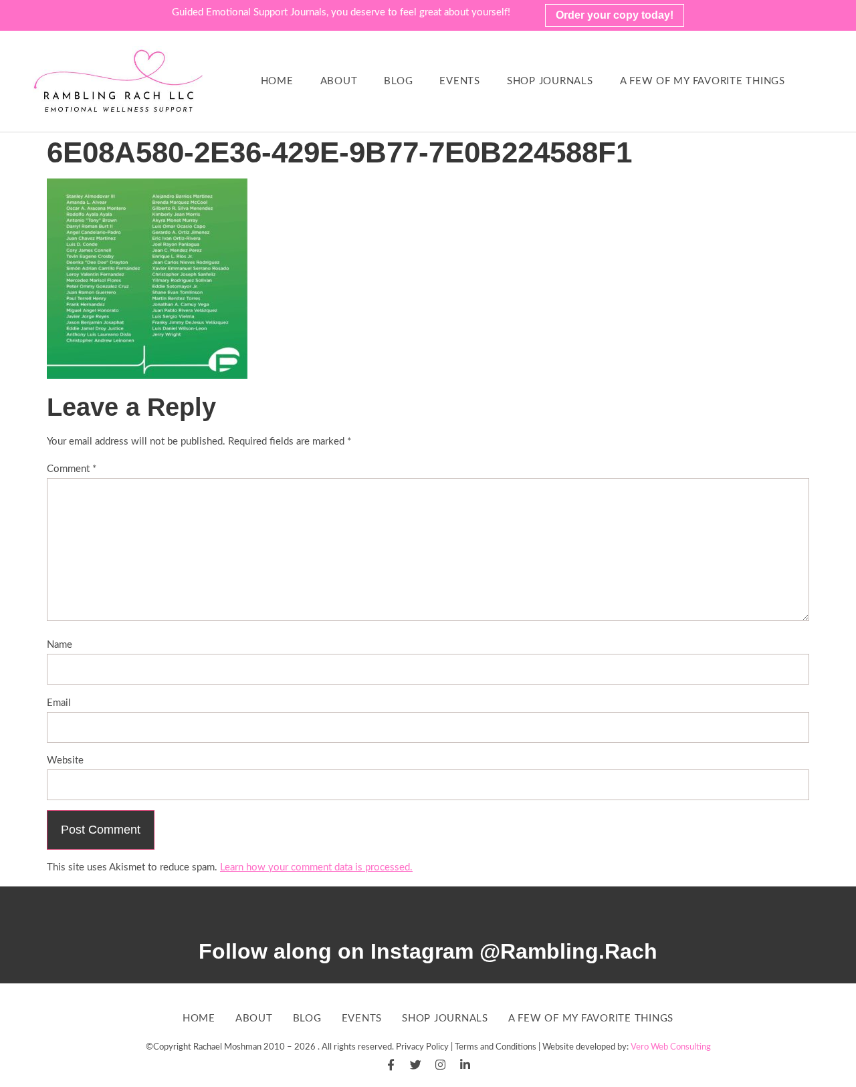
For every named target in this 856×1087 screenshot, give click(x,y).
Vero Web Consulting (671, 1047)
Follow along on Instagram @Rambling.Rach (428, 951)
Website (65, 760)
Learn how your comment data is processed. (316, 867)
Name (59, 645)
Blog (398, 81)
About (339, 81)
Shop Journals (550, 81)
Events (459, 81)
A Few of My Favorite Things (702, 81)
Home (277, 81)
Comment (71, 469)
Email (59, 703)
